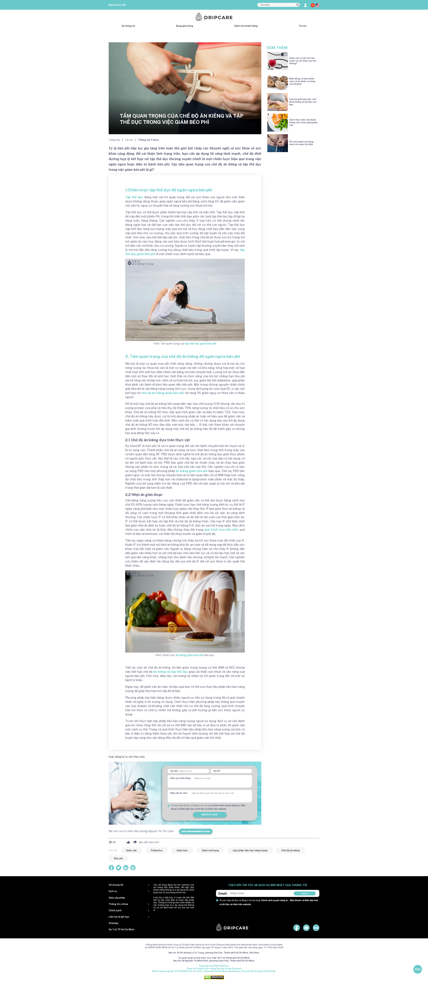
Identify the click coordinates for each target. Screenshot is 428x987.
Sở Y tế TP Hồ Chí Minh (121, 929)
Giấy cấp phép (117, 897)
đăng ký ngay (210, 814)
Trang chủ (115, 139)
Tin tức (303, 26)
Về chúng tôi (128, 26)
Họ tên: (174, 771)
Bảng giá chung (184, 26)
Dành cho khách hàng (246, 26)
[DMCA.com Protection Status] (214, 977)
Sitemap (113, 923)
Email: (223, 893)
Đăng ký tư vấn (117, 5)
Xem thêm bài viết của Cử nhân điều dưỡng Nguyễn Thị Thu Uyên (195, 831)
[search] (298, 5)
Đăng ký (304, 893)
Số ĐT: (217, 771)
